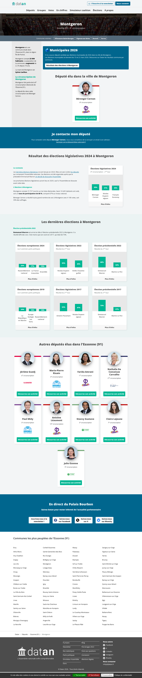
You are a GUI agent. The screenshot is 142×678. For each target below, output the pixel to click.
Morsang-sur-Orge (20, 568)
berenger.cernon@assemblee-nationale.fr (71, 142)
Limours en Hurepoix (80, 604)
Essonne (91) (34, 634)
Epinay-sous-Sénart (50, 576)
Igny (44, 584)
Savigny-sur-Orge (108, 548)
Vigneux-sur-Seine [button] (83, 38)
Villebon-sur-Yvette (20, 584)
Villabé (104, 608)
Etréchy (75, 600)
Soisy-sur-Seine (48, 596)
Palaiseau (76, 552)
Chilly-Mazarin (78, 568)
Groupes (41, 10)
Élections (97, 10)
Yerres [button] (103, 38)
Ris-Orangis (47, 556)
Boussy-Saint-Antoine (50, 592)
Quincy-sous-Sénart (109, 584)
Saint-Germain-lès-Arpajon (111, 576)
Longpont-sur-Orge (109, 604)
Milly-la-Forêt (47, 616)
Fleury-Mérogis (107, 572)
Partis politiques (68, 655)
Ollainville (16, 612)
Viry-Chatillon (18, 556)
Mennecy (46, 572)
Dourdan (46, 580)
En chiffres (61, 10)
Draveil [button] (95, 38)
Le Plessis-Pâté (78, 624)
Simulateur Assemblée (71, 659)
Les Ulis (16, 564)
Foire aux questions (89, 651)
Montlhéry (76, 588)
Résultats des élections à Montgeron (62, 65)
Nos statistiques (68, 651)
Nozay (104, 616)
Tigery (104, 620)
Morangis (16, 576)
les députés (75, 172)
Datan (17, 634)
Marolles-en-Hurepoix (51, 608)
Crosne (75, 584)
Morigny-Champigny (20, 620)
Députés (30, 10)
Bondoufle (76, 580)
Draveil (75, 556)
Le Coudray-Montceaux (81, 612)
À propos (109, 10)
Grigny (15, 560)
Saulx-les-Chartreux (50, 604)
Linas (15, 600)
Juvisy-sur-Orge (107, 568)
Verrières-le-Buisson (80, 572)
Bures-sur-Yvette (19, 588)
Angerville (46, 620)
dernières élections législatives (27, 172)
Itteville (16, 604)
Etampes (76, 560)
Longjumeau (47, 568)
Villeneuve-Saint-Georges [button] (64, 38)
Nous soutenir (123, 3)
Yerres (104, 556)
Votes (51, 10)
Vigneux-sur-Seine (108, 552)
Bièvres (16, 616)
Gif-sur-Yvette (77, 564)
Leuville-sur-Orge (49, 624)
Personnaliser (107, 675)
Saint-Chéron (47, 612)
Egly (103, 600)
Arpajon (16, 580)
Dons (65, 663)
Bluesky (109, 658)
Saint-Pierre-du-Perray (80, 576)
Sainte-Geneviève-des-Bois (52, 552)
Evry (14, 548)
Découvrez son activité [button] (86, 118)
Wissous (46, 600)
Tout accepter (80, 675)
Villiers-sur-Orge (78, 616)
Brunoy (104, 560)
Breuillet (46, 588)
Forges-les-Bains (108, 624)
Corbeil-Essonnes (49, 548)
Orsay (15, 572)
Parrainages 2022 (88, 647)
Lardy (75, 608)
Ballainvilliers (107, 612)
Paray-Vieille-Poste (79, 592)
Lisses (75, 596)
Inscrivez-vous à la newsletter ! (39, 520)
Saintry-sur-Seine (19, 608)
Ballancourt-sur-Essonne (111, 592)
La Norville (17, 624)
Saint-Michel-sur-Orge (110, 564)
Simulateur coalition (80, 10)
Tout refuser (94, 675)
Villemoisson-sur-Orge (110, 596)
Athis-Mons (17, 552)
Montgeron (47, 564)
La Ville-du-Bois (18, 592)
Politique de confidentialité (123, 675)
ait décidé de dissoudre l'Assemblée (48, 177)
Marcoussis (106, 588)
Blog (83, 643)
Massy (75, 548)
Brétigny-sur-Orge (49, 560)
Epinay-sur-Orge (108, 580)
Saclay (75, 620)
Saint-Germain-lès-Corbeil (22, 596)
